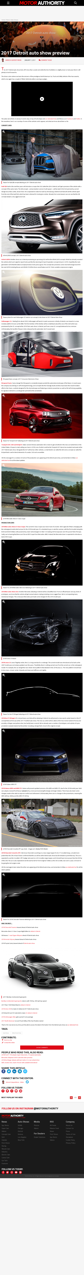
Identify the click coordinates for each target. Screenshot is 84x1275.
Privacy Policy (70, 1142)
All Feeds (53, 1125)
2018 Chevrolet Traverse (9, 927)
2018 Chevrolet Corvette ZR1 (11, 853)
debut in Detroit (35, 931)
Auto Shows (14, 20)
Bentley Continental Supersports (11, 1001)
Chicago (20, 1128)
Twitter (78, 118)
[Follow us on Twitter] (7, 1090)
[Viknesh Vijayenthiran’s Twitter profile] (25, 1082)
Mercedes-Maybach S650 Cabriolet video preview (16, 1057)
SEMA (20, 1125)
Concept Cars (6, 1134)
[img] (3, 1071)
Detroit (20, 1131)
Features (5, 1163)
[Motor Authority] (42, 3)
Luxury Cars (6, 1157)
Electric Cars (6, 1154)
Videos (4, 1131)
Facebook (70, 118)
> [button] (79, 1097)
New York (21, 1139)
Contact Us (70, 1128)
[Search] (75, 3)
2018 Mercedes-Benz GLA (9, 591)
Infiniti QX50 (5, 259)
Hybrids (4, 1139)
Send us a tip (8, 1040)
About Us (69, 1125)
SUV (3, 1137)
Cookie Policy (70, 1139)
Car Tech (4, 1160)
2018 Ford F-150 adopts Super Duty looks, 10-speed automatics (21, 1055)
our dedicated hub (50, 118)
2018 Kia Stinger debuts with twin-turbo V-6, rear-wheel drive (20, 1060)
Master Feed (54, 1128)
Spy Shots (5, 1125)
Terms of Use (70, 1134)
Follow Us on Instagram (30, 1108)
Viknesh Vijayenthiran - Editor (15, 1082)
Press (68, 1131)
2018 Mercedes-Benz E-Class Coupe (13, 526)
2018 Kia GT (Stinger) (8, 718)
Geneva (20, 1134)
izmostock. (56, 1176)
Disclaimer (69, 1137)
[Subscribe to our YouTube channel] (16, 1090)
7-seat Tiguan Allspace (15, 935)
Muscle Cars (6, 1148)
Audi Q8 (4, 186)
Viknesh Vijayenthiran (13, 60)
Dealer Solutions (39, 1137)
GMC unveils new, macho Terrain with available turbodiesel (19, 1062)
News (8, 20)
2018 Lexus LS (6, 662)
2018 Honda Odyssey (8, 939)
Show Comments (42, 1047)
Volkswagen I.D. (6, 321)
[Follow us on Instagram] (11, 1090)
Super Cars (5, 1128)
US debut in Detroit (31, 1013)
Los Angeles (22, 1137)
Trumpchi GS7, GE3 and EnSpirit (11, 444)
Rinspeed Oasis (6, 383)
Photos (36, 1125)
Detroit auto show (29, 943)
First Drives (6, 1142)
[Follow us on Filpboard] (20, 1090)
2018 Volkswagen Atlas (8, 1017)
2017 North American (7, 1021)
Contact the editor (9, 1042)
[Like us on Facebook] (3, 1090)
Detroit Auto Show (16, 1033)
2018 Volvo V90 (6, 1009)
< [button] (71, 1097)
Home (3, 20)
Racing (4, 1145)
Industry (4, 1151)
